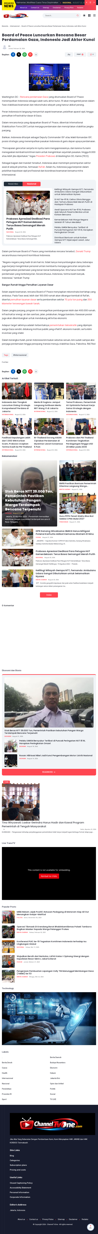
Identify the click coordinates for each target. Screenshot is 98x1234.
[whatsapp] (24, 54)
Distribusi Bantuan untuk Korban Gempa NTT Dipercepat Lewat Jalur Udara (72, 240)
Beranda (5, 26)
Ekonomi (8, 513)
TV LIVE (53, 1099)
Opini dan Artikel (57, 1084)
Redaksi (80, 8)
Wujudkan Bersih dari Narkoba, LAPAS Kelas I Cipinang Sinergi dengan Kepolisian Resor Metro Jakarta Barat (53, 957)
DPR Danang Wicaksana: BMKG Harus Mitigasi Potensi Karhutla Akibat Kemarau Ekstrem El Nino (65, 532)
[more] (36, 54)
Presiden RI (7, 1094)
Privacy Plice (68, 8)
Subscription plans (18, 1165)
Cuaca (4, 1068)
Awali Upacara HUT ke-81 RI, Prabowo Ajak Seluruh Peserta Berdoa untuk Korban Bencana (72, 212)
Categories (15, 1160)
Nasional (42, 3)
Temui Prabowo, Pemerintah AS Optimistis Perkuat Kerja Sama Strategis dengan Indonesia (81, 407)
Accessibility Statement (20, 1188)
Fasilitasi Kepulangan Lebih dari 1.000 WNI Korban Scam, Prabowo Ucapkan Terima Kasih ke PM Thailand (17, 442)
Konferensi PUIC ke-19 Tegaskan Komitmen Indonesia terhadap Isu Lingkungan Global (51, 943)
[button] (78, 64)
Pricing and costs (18, 1170)
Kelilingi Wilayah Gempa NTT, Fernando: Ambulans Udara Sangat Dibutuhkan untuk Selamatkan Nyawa (74, 192)
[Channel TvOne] (15, 15)
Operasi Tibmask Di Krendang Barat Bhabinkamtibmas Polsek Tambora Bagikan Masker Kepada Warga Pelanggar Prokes (54, 928)
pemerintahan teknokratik (63, 325)
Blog (12, 1156)
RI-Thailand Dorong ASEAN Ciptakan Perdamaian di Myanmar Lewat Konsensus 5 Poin (48, 442)
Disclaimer (57, 8)
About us (21, 1219)
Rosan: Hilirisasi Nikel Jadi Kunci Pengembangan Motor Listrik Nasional (55, 755)
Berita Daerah (64, 489)
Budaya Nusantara (57, 1063)
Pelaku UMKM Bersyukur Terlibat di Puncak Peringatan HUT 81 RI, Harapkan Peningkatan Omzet (73, 230)
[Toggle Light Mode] (84, 15)
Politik (6, 782)
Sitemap (46, 8)
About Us (23, 8)
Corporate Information (20, 1197)
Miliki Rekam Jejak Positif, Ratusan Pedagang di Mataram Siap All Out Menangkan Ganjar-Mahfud (53, 913)
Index (49, 595)
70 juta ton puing (74, 299)
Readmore (47, 772)
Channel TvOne (52, 1224)
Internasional (15, 26)
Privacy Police (47, 1219)
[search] (78, 16)
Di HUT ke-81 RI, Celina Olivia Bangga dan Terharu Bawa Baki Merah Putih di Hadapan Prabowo (73, 202)
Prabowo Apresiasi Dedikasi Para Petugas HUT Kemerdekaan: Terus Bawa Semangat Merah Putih (28, 223)
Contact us (33, 1219)
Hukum (19, 962)
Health (4, 1073)
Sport (4, 1099)
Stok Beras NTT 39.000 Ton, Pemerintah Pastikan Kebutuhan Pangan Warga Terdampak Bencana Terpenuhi (29, 500)
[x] (19, 54)
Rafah (41, 167)
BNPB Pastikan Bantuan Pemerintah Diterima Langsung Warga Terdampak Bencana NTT (77, 485)
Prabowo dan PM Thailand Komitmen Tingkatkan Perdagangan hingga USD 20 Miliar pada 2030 (79, 442)
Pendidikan (63, 522)
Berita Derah (7, 1063)
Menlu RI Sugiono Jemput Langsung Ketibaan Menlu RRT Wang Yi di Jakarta (47, 405)
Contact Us (35, 8)
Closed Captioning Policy (21, 1183)
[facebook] (13, 54)
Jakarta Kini (55, 1078)
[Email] (30, 54)
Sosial (38, 537)
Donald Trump (83, 251)
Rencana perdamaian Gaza (34, 97)
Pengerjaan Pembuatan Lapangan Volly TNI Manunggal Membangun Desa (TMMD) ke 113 (55, 972)
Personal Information (19, 1192)
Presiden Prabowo (45, 156)
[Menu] (89, 15)
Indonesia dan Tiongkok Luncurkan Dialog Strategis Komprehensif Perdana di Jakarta (16, 407)
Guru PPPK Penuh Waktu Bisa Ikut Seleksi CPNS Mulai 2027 (76, 517)
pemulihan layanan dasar (23, 299)
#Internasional (20, 355)
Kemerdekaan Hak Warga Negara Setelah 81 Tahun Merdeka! (71, 221)
